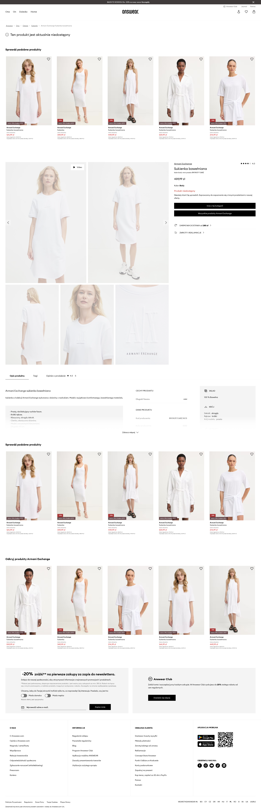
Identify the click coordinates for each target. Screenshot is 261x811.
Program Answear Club (82, 750)
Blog (74, 745)
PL (231, 797)
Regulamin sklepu (80, 736)
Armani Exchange (183, 163)
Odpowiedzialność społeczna (23, 760)
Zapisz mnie (100, 707)
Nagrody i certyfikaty (19, 745)
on (14, 11)
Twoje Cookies (52, 798)
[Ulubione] (246, 11)
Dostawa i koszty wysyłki (146, 736)
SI (239, 797)
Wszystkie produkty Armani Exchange (215, 213)
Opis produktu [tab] (17, 375)
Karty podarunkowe (144, 765)
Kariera (13, 775)
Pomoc (138, 780)
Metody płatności (142, 741)
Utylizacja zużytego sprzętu (84, 765)
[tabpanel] (130, 407)
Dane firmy (39, 798)
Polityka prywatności (13, 798)
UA (247, 797)
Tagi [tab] (35, 375)
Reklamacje (140, 750)
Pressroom (14, 770)
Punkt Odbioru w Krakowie (146, 760)
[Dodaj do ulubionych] (48, 59)
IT (227, 797)
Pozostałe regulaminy (81, 741)
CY (205, 797)
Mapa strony (65, 798)
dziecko (23, 11)
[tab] (61, 375)
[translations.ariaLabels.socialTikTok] (217, 765)
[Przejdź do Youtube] (211, 765)
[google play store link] (206, 737)
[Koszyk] (254, 11)
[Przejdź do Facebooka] (200, 765)
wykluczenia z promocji (107, 686)
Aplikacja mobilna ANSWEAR (85, 755)
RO (235, 797)
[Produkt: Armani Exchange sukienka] (79, 90)
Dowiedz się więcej (162, 698)
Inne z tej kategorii (215, 206)
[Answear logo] (130, 12)
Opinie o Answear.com (20, 741)
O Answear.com (17, 736)
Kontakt (138, 785)
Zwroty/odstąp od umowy (146, 745)
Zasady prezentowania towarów (86, 760)
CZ (210, 797)
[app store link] (206, 743)
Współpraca (15, 750)
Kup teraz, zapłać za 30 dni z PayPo (151, 775)
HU (223, 797)
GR (214, 797)
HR (218, 797)
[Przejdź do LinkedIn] (224, 765)
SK (243, 797)
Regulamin (28, 798)
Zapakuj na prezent (143, 770)
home (34, 11)
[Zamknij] (253, 2)
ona (7, 11)
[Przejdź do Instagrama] (205, 765)
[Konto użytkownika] (238, 11)
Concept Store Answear (145, 755)
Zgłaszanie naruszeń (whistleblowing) (26, 765)
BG (201, 797)
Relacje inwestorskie (19, 755)
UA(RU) (253, 797)
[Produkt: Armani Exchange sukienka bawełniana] (29, 90)
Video (79, 167)
